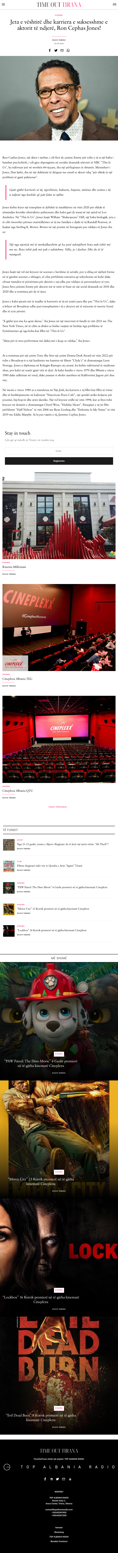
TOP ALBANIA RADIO (59, 1537)
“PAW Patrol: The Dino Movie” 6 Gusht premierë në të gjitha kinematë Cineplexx (62, 887)
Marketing (59, 1532)
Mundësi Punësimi (59, 1541)
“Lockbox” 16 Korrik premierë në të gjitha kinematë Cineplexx (51, 930)
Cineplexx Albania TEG (17, 679)
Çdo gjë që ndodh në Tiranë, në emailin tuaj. (30, 440)
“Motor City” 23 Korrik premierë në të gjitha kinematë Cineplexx (53, 909)
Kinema (59, 15)
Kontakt (59, 1527)
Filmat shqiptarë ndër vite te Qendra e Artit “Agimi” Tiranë (49, 866)
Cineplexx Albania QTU (17, 791)
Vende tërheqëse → (59, 807)
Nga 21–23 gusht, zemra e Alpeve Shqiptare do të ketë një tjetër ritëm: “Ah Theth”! (62, 844)
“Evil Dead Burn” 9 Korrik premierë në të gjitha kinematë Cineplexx (41, 1417)
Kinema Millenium (14, 567)
